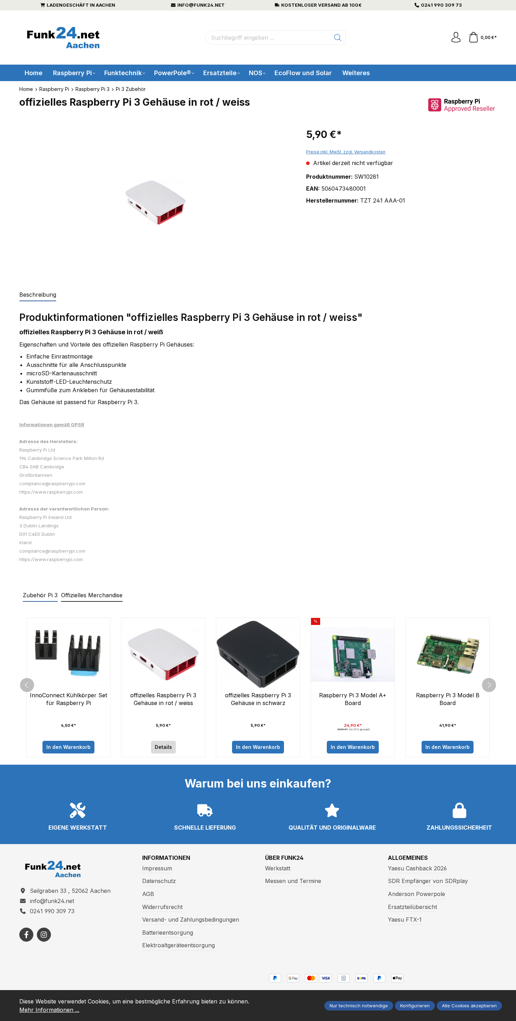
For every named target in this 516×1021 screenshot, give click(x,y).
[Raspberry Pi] (461, 105)
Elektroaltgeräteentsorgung (178, 945)
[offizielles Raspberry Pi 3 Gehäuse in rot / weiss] (163, 654)
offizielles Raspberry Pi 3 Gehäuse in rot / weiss (163, 699)
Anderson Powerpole (416, 893)
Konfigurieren (415, 1005)
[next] (489, 685)
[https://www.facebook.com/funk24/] (26, 935)
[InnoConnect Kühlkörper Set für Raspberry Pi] (68, 654)
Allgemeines (408, 858)
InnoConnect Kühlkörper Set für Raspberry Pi (68, 699)
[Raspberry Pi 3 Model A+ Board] (353, 654)
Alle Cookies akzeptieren (469, 1005)
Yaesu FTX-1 (405, 919)
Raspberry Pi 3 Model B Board (447, 699)
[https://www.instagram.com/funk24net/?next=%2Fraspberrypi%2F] (44, 935)
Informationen (166, 858)
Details (163, 747)
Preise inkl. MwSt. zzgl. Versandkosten (345, 151)
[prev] (27, 685)
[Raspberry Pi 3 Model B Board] (447, 654)
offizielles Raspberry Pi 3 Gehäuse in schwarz (258, 699)
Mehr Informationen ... (49, 1009)
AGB (148, 893)
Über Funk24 (284, 858)
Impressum (157, 868)
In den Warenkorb (68, 747)
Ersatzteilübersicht (412, 906)
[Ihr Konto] (456, 37)
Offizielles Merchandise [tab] (92, 595)
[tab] (37, 295)
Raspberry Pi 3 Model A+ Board (352, 699)
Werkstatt (277, 868)
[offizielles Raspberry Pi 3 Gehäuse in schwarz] (258, 654)
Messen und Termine (293, 880)
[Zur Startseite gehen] (63, 37)
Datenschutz (159, 880)
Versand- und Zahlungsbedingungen (190, 919)
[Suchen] (338, 38)
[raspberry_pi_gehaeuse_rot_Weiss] (155, 203)
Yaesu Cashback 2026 (417, 868)
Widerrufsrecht (162, 906)
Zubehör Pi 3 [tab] (40, 595)
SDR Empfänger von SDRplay (428, 880)
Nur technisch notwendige (359, 1005)
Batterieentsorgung (167, 932)
